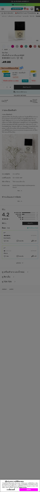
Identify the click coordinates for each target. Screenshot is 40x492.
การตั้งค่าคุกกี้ (11, 489)
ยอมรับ (29, 489)
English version (23, 487)
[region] (20, 486)
